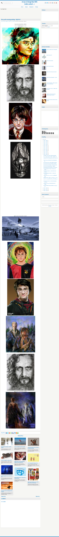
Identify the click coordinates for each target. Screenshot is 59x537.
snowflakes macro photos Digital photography (50, 155)
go (49, 3)
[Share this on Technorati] (17, 433)
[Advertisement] (22, 14)
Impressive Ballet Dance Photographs (20, 446)
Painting (13, 21)
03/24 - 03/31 (46, 149)
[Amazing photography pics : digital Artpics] (7, 441)
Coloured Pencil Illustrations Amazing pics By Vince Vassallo (33, 448)
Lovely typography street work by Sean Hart (6, 476)
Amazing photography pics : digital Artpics (6, 447)
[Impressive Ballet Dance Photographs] (20, 441)
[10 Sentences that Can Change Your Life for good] (7, 485)
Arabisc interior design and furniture (52, 71)
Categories (31, 6)
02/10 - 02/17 (46, 189)
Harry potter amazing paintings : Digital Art (49, 166)
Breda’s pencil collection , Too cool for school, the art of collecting (33, 482)
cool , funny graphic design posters (33, 463)
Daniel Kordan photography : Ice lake (52, 77)
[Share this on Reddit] (16, 433)
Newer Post (3, 496)
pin (51, 3)
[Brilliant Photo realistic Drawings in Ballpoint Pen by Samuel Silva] (20, 456)
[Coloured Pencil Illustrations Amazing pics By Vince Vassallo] (33, 442)
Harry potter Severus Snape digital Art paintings (50, 162)
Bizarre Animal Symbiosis (50, 66)
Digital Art (7, 21)
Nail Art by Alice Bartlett (50, 60)
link (53, 3)
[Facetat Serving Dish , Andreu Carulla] (7, 455)
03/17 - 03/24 (46, 150)
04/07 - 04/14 (46, 146)
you (56, 3)
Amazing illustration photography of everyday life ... (51, 167)
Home (22, 6)
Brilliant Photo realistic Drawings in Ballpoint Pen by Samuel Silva (20, 462)
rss (54, 3)
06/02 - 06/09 (46, 140)
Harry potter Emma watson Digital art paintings (50, 163)
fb (45, 3)
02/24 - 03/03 (46, 154)
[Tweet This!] (7, 433)
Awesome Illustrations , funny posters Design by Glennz (20, 478)
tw (47, 3)
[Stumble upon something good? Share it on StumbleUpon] (10, 433)
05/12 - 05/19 (46, 141)
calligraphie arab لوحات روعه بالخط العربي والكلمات (50, 177)
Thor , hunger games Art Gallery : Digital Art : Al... (50, 156)
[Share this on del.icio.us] (13, 433)
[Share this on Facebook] (6, 433)
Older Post (38, 496)
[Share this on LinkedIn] (15, 433)
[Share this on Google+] (9, 433)
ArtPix (4, 21)
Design (36, 6)
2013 (43, 139)
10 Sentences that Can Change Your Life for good (6, 491)
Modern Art (10, 21)
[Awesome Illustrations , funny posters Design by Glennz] (20, 472)
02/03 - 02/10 (46, 190)
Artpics (26, 6)
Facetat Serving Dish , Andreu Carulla (6, 460)
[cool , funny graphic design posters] (33, 457)
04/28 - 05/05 (46, 144)
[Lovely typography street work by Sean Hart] (7, 470)
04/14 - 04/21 (46, 145)
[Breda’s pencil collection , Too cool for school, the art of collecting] (33, 474)
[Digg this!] (12, 433)
